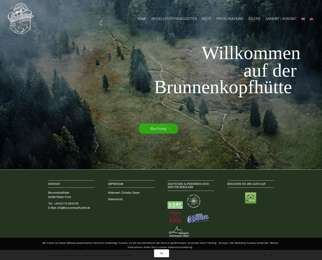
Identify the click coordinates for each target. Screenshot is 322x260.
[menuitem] (142, 18)
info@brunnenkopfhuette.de (73, 207)
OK (161, 253)
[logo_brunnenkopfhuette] (21, 18)
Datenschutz (115, 199)
